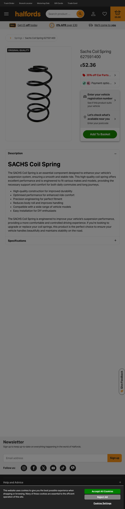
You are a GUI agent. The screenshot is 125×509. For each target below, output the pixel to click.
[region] (62, 497)
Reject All (102, 497)
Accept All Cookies (102, 491)
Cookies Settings (102, 503)
